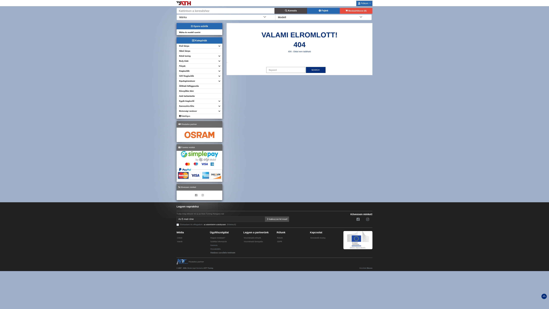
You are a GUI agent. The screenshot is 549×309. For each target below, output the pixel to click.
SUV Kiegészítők (186, 76)
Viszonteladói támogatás (253, 242)
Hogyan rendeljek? (217, 238)
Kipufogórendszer (187, 81)
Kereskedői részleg (317, 238)
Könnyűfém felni (186, 91)
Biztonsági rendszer (188, 111)
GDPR (279, 242)
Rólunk (280, 238)
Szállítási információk (218, 242)
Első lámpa (184, 46)
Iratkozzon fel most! (277, 219)
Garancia (213, 245)
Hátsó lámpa (184, 51)
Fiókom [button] (364, 3)
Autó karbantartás (187, 96)
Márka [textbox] (183, 17)
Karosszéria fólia (186, 106)
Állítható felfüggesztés (189, 86)
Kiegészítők (184, 71)
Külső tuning (185, 56)
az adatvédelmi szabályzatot (215, 225)
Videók (179, 242)
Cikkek (179, 238)
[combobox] (226, 17)
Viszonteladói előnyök (252, 238)
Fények (182, 66)
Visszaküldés (215, 249)
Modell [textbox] (282, 17)
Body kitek (183, 61)
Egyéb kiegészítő (186, 101)
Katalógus (185, 116)
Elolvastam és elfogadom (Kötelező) (208, 224)
